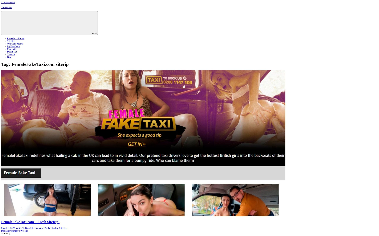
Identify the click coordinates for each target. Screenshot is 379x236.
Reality (55, 228)
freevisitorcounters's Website (14, 230)
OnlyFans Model (15, 43)
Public (47, 228)
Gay (9, 57)
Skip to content (8, 2)
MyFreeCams (13, 46)
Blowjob (29, 228)
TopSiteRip (6, 7)
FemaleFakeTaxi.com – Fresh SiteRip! (30, 222)
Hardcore (38, 228)
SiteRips (11, 41)
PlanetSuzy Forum (15, 38)
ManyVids (12, 49)
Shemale (11, 54)
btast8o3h (20, 228)
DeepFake (12, 51)
